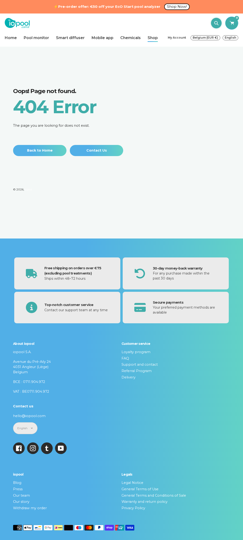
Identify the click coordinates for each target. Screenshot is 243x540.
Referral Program (137, 371)
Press (18, 489)
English (230, 37)
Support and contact (140, 364)
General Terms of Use (140, 489)
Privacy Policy (133, 508)
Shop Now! (177, 6)
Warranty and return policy (145, 502)
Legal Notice (132, 483)
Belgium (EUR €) (205, 37)
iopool (28, 189)
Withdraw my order (30, 508)
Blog (17, 483)
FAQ (125, 358)
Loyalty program (136, 352)
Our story (21, 502)
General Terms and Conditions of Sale (154, 495)
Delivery (129, 377)
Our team (21, 495)
